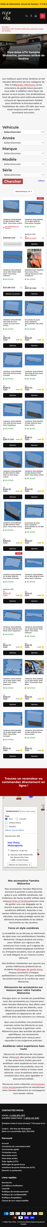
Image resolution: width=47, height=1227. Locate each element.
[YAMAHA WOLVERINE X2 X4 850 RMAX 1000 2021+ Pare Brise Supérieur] (12, 667)
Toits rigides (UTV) (10, 1161)
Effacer (41, 181)
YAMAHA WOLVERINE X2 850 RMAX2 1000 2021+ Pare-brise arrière (12, 221)
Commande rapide (10, 1149)
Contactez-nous (9, 1152)
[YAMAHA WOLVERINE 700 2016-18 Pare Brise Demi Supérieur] (12, 409)
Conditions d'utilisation (12, 1185)
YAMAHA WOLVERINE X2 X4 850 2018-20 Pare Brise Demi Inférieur (34, 576)
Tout (11, 819)
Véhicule (10, 127)
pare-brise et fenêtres (18, 901)
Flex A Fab (12, 1222)
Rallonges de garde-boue (13, 1164)
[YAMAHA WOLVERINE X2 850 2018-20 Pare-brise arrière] (34, 409)
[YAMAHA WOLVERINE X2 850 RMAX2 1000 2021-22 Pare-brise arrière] (12, 459)
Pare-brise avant (9, 1155)
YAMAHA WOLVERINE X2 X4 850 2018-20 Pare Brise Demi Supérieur (12, 629)
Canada (22, 819)
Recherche (7, 1182)
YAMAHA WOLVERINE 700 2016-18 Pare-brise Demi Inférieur (34, 373)
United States (15, 823)
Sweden (12, 826)
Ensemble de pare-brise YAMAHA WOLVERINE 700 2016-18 (34, 322)
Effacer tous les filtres (14, 830)
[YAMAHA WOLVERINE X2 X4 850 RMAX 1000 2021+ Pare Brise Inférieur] (12, 258)
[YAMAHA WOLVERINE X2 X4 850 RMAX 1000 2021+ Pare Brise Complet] (12, 718)
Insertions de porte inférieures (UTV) (18, 1167)
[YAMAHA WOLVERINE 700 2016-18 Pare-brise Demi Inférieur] (34, 360)
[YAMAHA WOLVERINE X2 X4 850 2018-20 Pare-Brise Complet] (34, 207)
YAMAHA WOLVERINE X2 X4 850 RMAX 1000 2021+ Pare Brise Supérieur (12, 681)
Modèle (9, 159)
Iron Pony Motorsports (15, 844)
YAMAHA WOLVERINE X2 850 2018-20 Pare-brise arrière (34, 423)
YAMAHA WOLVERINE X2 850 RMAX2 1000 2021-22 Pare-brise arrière (12, 474)
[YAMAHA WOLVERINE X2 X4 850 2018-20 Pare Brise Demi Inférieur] (34, 562)
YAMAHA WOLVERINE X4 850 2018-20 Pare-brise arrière (34, 732)
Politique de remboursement (15, 1191)
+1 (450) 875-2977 (17, 1115)
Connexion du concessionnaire (16, 1146)
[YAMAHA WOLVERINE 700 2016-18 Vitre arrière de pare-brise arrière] (12, 308)
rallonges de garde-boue (29, 969)
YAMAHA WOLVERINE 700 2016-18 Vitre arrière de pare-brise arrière (12, 322)
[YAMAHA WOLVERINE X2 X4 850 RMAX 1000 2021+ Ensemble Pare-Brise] (34, 667)
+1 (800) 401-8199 (31, 1118)
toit (17, 1057)
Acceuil (5, 1143)
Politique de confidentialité (14, 1194)
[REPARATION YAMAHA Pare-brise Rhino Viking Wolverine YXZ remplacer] (34, 258)
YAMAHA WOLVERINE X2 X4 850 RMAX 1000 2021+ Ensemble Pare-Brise (34, 681)
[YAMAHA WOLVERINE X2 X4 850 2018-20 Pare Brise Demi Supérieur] (12, 615)
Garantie (6, 1188)
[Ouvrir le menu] (42, 16)
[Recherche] (26, 16)
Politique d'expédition (12, 1197)
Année (8, 138)
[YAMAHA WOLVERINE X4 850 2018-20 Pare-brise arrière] (34, 718)
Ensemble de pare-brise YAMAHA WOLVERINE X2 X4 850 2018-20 (34, 525)
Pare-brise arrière (10, 1158)
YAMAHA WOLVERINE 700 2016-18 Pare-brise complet (12, 373)
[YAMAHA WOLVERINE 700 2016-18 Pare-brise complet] (12, 360)
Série (7, 170)
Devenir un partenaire (12, 1170)
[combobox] (27, 811)
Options (34, 244)
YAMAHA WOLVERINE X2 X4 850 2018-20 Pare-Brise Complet (34, 221)
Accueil (5, 27)
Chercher (12, 181)
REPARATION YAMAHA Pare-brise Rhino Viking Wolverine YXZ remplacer (34, 273)
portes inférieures (25, 85)
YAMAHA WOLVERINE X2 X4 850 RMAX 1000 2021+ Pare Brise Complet (12, 733)
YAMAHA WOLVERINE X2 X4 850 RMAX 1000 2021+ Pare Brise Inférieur (12, 273)
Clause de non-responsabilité (15, 1200)
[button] (18, 797)
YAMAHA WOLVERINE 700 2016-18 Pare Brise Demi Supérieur (12, 423)
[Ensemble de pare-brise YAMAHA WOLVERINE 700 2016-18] (34, 308)
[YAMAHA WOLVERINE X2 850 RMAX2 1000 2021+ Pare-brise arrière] (12, 207)
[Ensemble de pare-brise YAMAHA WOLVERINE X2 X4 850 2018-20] (34, 511)
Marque (9, 149)
